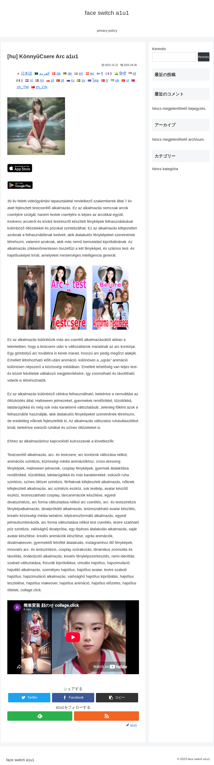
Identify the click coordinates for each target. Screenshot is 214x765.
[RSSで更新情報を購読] (106, 716)
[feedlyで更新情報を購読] (39, 716)
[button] (117, 697)
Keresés (159, 49)
